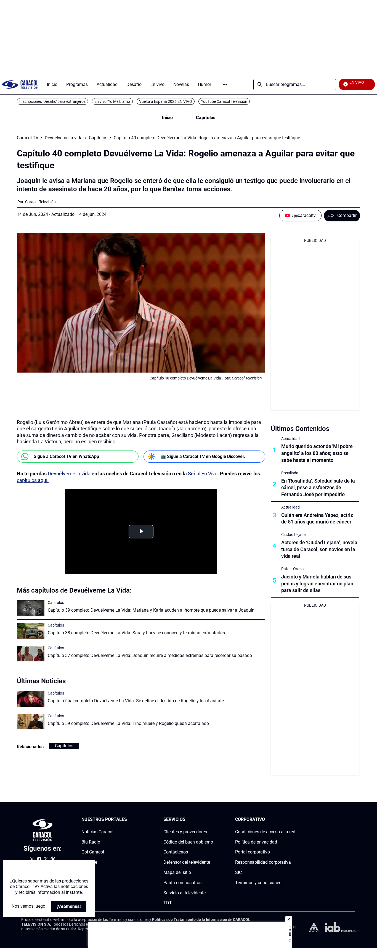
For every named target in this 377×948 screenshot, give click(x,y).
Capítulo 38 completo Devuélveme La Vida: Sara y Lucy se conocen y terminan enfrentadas (136, 632)
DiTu (86, 872)
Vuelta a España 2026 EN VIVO (165, 101)
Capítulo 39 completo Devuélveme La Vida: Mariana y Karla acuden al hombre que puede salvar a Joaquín (151, 610)
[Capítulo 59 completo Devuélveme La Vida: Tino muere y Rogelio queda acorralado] (30, 721)
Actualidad (290, 438)
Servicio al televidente (184, 892)
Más (225, 84)
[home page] (20, 84)
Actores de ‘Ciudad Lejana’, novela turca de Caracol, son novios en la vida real (319, 549)
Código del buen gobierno (188, 842)
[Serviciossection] (211, 820)
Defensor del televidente (186, 862)
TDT (167, 902)
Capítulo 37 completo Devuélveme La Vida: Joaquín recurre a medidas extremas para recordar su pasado (150, 655)
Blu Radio (90, 842)
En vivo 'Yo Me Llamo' (112, 101)
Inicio (167, 117)
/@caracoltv (304, 215)
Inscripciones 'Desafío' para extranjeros (52, 101)
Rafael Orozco (293, 569)
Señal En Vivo (202, 473)
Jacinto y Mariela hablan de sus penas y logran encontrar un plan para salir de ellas (317, 583)
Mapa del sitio (177, 872)
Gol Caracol (92, 852)
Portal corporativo (252, 852)
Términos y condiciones (258, 882)
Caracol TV (27, 137)
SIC (238, 872)
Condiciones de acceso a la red (265, 831)
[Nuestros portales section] (128, 820)
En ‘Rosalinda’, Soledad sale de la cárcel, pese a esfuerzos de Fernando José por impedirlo (318, 487)
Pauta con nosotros (182, 882)
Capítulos (205, 117)
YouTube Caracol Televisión (224, 101)
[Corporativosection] (293, 820)
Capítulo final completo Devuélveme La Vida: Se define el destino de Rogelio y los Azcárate (136, 700)
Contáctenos (175, 852)
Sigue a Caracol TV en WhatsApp (66, 456)
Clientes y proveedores (185, 831)
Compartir (347, 215)
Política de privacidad (256, 842)
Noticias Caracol (97, 831)
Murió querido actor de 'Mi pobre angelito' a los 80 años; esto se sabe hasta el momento (317, 453)
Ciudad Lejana (293, 534)
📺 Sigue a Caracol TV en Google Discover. (202, 456)
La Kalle (89, 862)
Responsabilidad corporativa (263, 862)
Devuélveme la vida (64, 137)
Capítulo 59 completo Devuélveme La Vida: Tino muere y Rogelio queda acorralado (128, 723)
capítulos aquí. (33, 480)
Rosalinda (289, 473)
